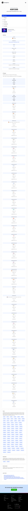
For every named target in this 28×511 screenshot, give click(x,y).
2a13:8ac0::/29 (14, 286)
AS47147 (13, 440)
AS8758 (4, 422)
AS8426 (19, 420)
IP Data (12, 501)
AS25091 (21, 428)
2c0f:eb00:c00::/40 (14, 365)
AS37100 (17, 436)
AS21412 (4, 428)
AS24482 (8, 428)
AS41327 (20, 438)
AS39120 (12, 438)
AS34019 (16, 432)
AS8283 (12, 420)
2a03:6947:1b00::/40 (14, 269)
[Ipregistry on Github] (16, 504)
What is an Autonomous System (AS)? (9, 475)
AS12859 (20, 422)
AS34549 (8, 434)
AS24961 (17, 428)
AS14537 (8, 424)
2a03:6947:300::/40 (14, 129)
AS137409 (4, 448)
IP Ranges (4, 17)
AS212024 (18, 450)
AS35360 (21, 434)
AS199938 (17, 448)
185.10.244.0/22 (14, 86)
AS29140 (21, 430)
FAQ (4, 499)
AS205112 (22, 448)
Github (19, 500)
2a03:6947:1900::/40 (14, 260)
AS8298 (15, 420)
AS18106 (4, 426)
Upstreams (4, 21)
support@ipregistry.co (17, 508)
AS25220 (8, 430)
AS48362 (4, 442)
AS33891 (12, 432)
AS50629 (17, 442)
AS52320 (16, 444)
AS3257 (4, 461)
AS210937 (13, 450)
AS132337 (20, 446)
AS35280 (17, 434)
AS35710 (13, 436)
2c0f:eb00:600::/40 (14, 330)
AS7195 (4, 420)
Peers (4, 19)
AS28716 (13, 430)
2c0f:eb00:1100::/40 (14, 374)
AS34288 (4, 434)
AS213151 (4, 452)
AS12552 (8, 422)
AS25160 (4, 430)
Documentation (20, 499)
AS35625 (8, 436)
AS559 (8, 416)
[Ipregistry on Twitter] (15, 504)
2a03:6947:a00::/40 (14, 164)
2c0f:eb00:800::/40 (14, 339)
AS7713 (8, 420)
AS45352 (8, 440)
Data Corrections (13, 499)
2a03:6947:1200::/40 (14, 234)
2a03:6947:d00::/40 (14, 190)
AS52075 (12, 444)
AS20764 (17, 426)
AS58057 (8, 446)
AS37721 (4, 438)
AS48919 (8, 442)
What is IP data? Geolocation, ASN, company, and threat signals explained (13, 477)
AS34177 (20, 432)
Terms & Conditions (10, 508)
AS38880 (8, 438)
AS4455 (4, 418)
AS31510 (8, 432)
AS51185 (4, 444)
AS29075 (17, 430)
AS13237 (4, 424)
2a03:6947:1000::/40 (14, 216)
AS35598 (4, 436)
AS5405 (8, 418)
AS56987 (20, 444)
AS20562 (12, 426)
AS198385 (9, 448)
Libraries (19, 501)
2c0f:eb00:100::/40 (14, 304)
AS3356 (8, 461)
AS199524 (13, 448)
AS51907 (8, 444)
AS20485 (8, 426)
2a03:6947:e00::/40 (14, 199)
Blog (11, 497)
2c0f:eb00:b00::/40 (14, 356)
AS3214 (22, 416)
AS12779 (16, 422)
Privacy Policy (9, 507)
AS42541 (4, 440)
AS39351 (16, 438)
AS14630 (12, 424)
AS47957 (21, 440)
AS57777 (4, 446)
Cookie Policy (9, 505)
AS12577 (12, 422)
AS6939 (23, 418)
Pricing (5, 500)
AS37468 (21, 436)
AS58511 (17, 446)
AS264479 (9, 452)
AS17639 (20, 424)
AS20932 (21, 426)
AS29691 (4, 432)
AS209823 (9, 450)
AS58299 (12, 446)
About (5, 497)
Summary (4, 15)
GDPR (8, 506)
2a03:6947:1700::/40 (14, 251)
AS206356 (4, 450)
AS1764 (15, 416)
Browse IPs (12, 498)
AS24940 (12, 428)
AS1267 (11, 416)
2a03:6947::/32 (14, 120)
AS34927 (13, 434)
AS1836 (19, 416)
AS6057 (16, 418)
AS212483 (22, 450)
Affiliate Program (6, 498)
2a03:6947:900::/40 (14, 155)
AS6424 (19, 418)
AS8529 (23, 420)
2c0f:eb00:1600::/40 (14, 400)
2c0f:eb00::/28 (14, 295)
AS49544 (13, 442)
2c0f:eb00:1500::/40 (14, 391)
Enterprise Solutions (13, 500)
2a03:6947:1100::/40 (14, 225)
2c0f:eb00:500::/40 (14, 321)
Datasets (19, 498)
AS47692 (16, 440)
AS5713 (12, 418)
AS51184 (21, 442)
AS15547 (16, 424)
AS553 (4, 416)
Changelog (19, 497)
